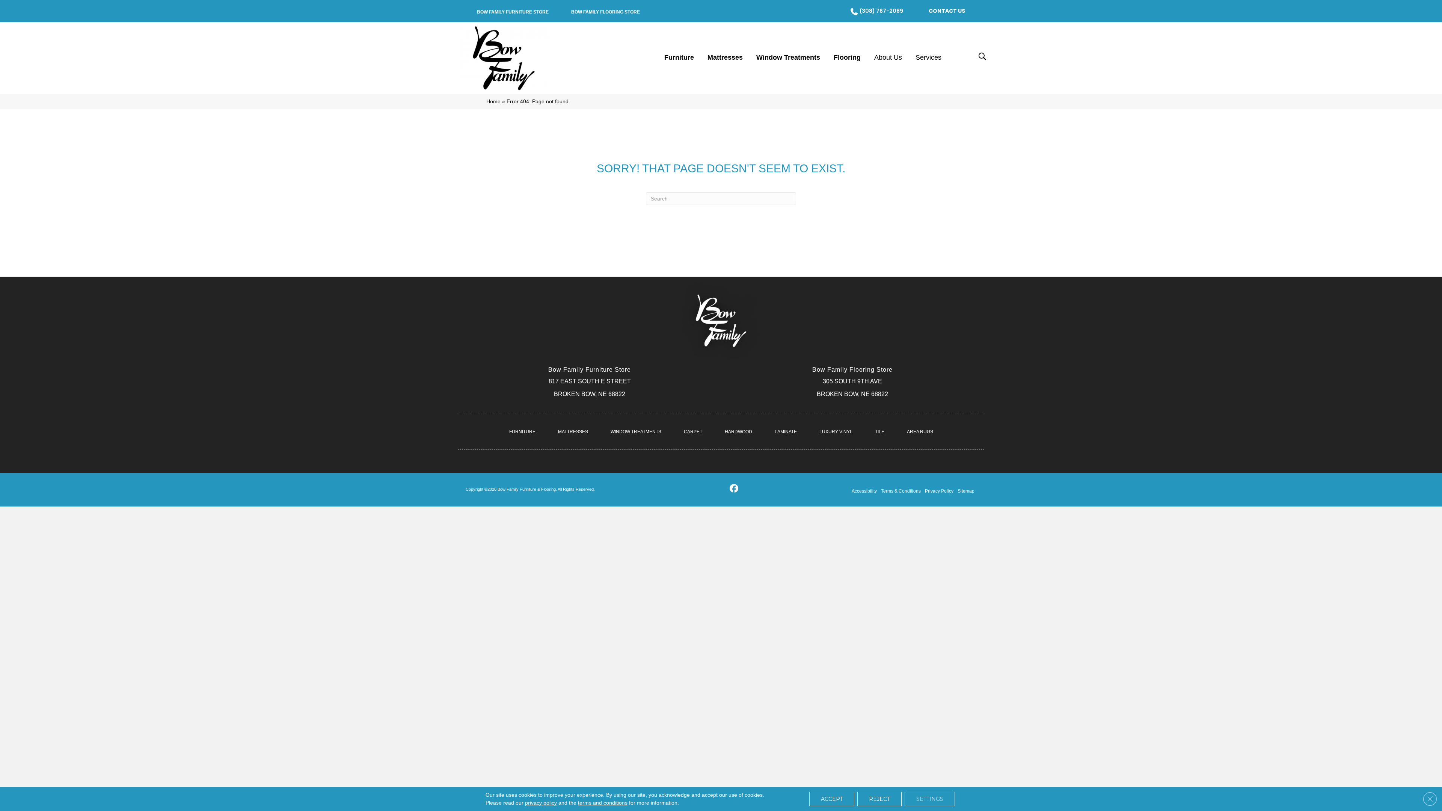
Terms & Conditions (901, 491)
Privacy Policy (939, 491)
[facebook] (734, 489)
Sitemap (966, 491)
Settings (929, 799)
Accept (832, 799)
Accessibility (864, 491)
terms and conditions (602, 803)
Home (493, 101)
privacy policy (541, 803)
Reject (879, 799)
